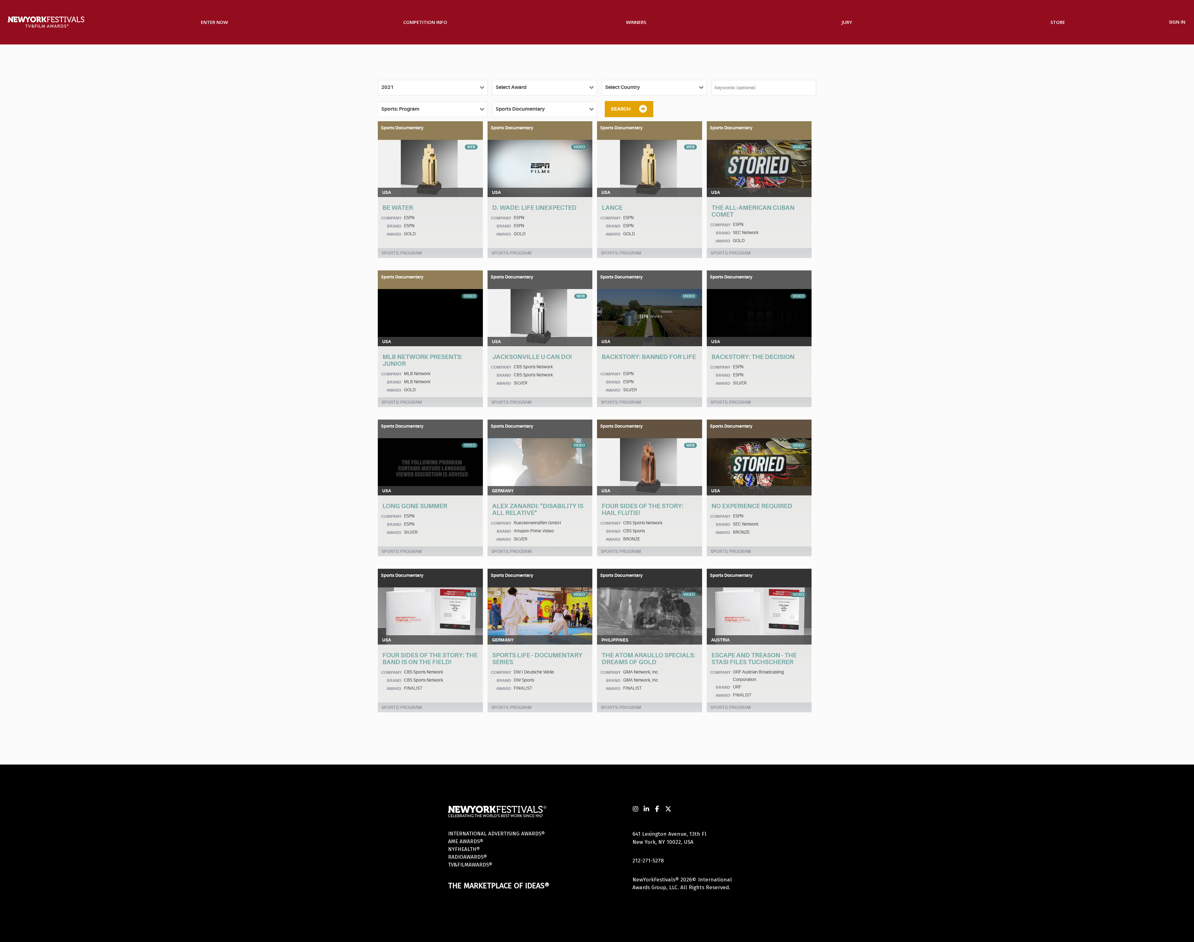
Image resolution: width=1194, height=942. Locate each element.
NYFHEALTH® (464, 849)
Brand (394, 226)
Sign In (1177, 22)
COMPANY (391, 218)
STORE (1057, 22)
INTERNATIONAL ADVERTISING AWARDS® (496, 833)
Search (621, 109)
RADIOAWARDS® (467, 857)
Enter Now (214, 22)
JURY (847, 22)
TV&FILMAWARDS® (470, 865)
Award (393, 234)
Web (471, 147)
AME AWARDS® (465, 841)
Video (579, 147)
